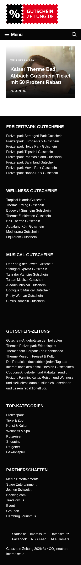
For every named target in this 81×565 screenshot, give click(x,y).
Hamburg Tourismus (21, 516)
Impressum (38, 534)
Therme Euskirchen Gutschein (28, 216)
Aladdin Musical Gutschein (26, 285)
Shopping (13, 441)
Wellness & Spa (18, 431)
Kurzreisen (14, 436)
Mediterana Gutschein (22, 231)
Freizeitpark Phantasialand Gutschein (34, 157)
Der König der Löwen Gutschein (29, 264)
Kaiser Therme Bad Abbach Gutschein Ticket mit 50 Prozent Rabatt (40, 75)
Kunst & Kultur (16, 425)
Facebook (19, 539)
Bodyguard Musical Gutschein (28, 290)
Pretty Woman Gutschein (24, 295)
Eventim (12, 505)
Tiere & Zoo (14, 420)
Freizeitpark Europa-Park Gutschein (32, 141)
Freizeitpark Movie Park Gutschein (31, 168)
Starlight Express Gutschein (26, 269)
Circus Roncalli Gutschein (25, 301)
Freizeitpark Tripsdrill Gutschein (29, 152)
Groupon (12, 511)
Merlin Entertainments (22, 479)
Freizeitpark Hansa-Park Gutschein (32, 173)
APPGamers (60, 539)
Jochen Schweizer (19, 489)
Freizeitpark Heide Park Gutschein (31, 146)
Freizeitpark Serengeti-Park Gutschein (34, 136)
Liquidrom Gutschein (21, 237)
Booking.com (16, 495)
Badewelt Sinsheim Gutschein (28, 210)
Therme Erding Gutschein (25, 205)
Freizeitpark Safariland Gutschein (30, 162)
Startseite (19, 534)
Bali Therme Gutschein (23, 221)
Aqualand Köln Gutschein (25, 226)
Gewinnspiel (15, 452)
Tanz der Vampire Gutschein (27, 274)
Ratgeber (13, 447)
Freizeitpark (15, 415)
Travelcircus (15, 500)
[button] (74, 34)
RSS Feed (39, 539)
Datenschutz (59, 534)
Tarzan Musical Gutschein (25, 279)
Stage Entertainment (21, 484)
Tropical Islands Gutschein (25, 200)
